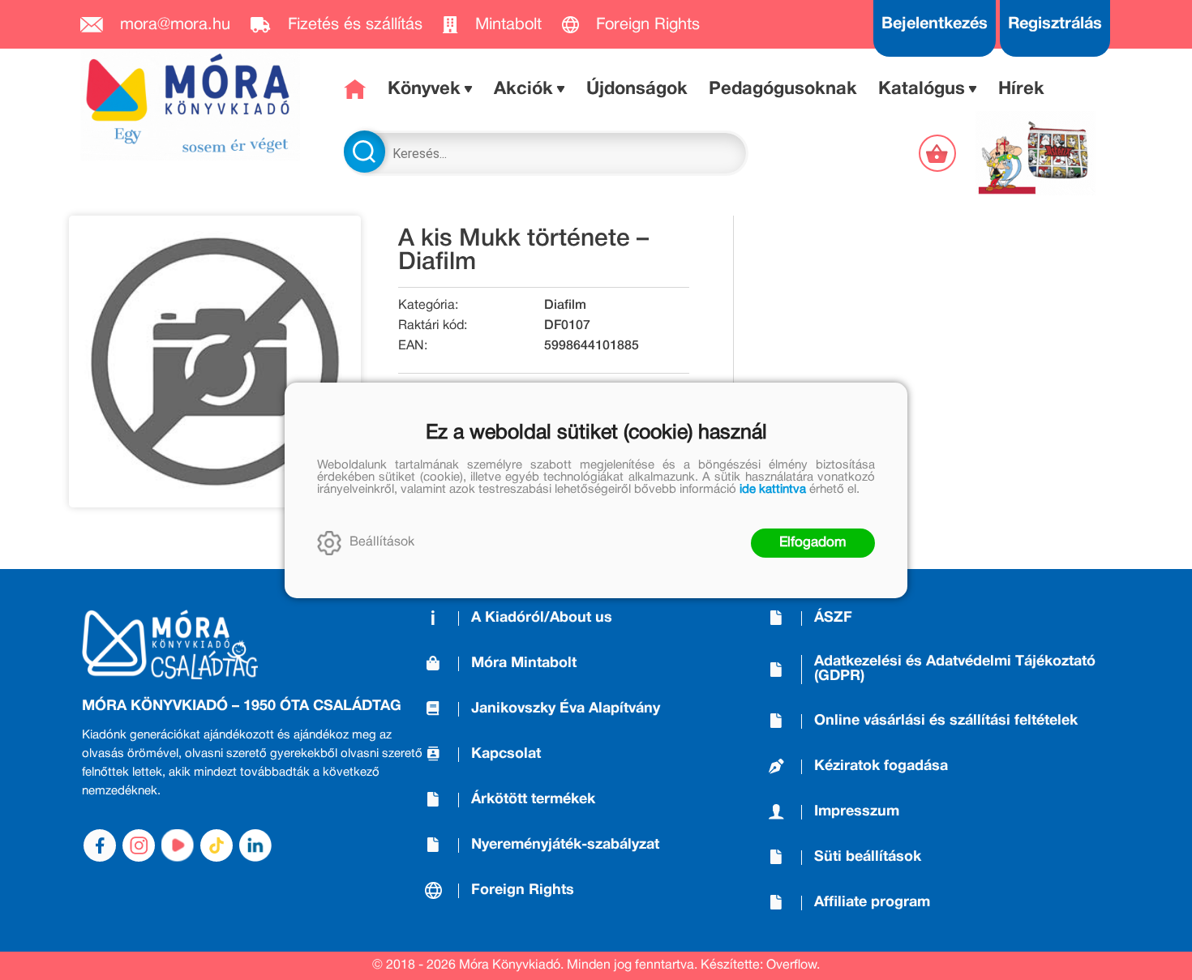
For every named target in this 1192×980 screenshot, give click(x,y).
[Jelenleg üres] (939, 153)
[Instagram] (138, 845)
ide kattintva (773, 489)
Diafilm (565, 305)
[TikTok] (216, 845)
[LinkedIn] (255, 845)
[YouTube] (177, 845)
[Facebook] (100, 845)
